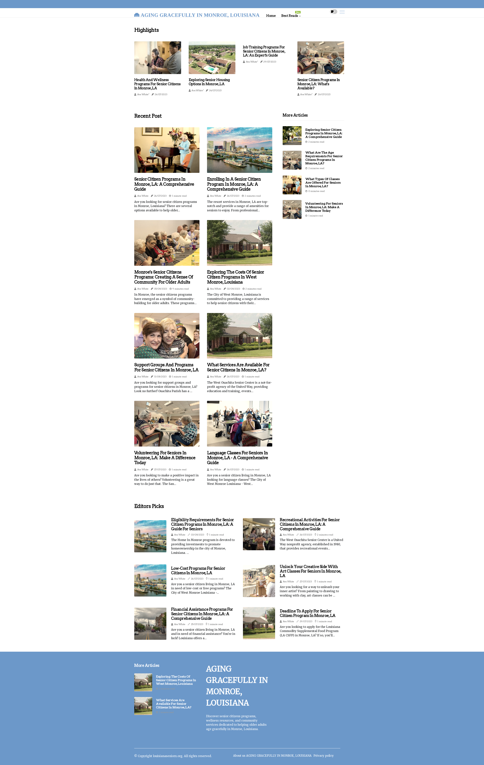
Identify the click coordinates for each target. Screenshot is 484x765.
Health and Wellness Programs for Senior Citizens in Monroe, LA (157, 84)
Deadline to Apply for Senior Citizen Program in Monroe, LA (308, 613)
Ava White (142, 195)
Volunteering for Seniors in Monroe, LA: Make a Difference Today (165, 457)
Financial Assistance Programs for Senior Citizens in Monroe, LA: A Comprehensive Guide (202, 614)
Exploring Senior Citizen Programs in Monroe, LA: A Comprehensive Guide (323, 133)
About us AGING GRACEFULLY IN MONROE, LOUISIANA (272, 755)
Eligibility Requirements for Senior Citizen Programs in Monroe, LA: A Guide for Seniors (202, 524)
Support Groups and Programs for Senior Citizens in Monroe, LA (166, 367)
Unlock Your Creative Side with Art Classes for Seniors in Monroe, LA (310, 571)
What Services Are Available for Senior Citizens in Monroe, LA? (238, 367)
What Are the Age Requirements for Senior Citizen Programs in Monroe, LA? (324, 158)
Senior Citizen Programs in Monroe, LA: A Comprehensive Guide (164, 184)
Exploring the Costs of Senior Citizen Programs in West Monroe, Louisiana (235, 277)
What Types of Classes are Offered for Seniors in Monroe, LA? (323, 182)
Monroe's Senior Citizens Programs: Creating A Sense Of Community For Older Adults (163, 277)
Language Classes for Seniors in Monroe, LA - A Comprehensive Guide (237, 457)
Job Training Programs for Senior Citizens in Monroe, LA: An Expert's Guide (264, 51)
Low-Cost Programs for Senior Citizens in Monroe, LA (198, 570)
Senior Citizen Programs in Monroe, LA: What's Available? (318, 84)
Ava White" (143, 94)
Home (271, 16)
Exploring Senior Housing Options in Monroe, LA (209, 82)
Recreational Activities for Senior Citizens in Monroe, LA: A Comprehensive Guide (310, 524)
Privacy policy (323, 755)
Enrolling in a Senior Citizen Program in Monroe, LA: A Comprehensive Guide (234, 184)
